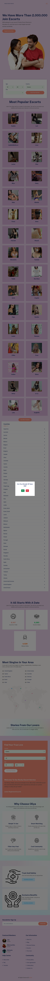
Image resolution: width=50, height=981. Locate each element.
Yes (23, 490)
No (27, 490)
